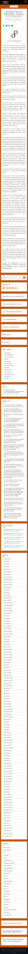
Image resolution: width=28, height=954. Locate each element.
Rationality (6, 378)
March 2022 (6, 670)
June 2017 (6, 817)
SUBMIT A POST (7, 334)
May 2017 (6, 820)
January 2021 (7, 706)
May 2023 (6, 641)
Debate (5, 857)
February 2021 (7, 703)
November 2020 (7, 711)
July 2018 (6, 784)
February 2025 (7, 597)
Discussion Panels (8, 860)
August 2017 (6, 812)
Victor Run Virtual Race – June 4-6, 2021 (12, 923)
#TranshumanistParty (8, 391)
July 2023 (6, 639)
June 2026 (6, 564)
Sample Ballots (7, 899)
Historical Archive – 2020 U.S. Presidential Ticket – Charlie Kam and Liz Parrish (13, 931)
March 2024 (6, 623)
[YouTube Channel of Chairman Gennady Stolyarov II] (13, 288)
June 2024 (6, 618)
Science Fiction (7, 901)
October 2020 (7, 714)
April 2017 (6, 823)
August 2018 (6, 781)
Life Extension (7, 352)
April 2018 (6, 791)
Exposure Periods (7, 865)
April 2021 (6, 698)
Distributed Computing (9, 863)
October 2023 (7, 631)
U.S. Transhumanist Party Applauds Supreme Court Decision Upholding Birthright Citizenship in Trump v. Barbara (13, 420)
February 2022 (7, 672)
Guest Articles (7, 873)
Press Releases (7, 894)
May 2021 (6, 696)
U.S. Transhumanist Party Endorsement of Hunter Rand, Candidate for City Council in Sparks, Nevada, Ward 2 (13, 509)
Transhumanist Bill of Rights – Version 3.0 (12, 304)
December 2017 (7, 802)
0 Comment (18, 20)
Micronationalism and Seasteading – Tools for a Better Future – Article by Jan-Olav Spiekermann (14, 13)
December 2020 (7, 709)
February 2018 (7, 797)
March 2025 (6, 595)
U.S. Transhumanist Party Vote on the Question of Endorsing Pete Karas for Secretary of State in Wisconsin (14, 460)
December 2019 (7, 740)
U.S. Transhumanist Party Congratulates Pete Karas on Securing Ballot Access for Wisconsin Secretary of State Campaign (14, 425)
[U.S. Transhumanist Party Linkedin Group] (10, 288)
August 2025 (6, 587)
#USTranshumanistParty (9, 389)
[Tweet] (6, 26)
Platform (6, 889)
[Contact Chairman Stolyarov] (16, 288)
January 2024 (7, 628)
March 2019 (6, 763)
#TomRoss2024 (7, 392)
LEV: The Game (6, 342)
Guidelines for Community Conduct (11, 327)
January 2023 (7, 652)
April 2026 (6, 569)
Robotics (6, 359)
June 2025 (6, 590)
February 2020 (7, 735)
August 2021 (6, 688)
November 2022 (7, 657)
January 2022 (7, 675)
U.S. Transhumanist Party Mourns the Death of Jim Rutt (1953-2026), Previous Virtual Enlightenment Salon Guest (14, 441)
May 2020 (6, 727)
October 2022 (7, 659)
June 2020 (6, 724)
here (10, 268)
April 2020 (6, 729)
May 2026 (6, 566)
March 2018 (6, 794)
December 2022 (7, 654)
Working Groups (7, 914)
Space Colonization (8, 357)
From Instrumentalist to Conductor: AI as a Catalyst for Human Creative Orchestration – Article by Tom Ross (14, 504)
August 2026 (6, 558)
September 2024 (7, 610)
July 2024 (6, 615)
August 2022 (6, 662)
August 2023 (6, 636)
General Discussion (8, 870)
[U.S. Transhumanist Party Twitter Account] (7, 288)
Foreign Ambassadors (8, 868)
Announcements (7, 850)
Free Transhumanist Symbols (10, 319)
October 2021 (7, 683)
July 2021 (6, 691)
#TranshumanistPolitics (19, 391)
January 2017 (7, 830)
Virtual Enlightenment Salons (10, 909)
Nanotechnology (8, 363)
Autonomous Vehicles (9, 365)
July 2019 (6, 753)
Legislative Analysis (8, 881)
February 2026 (7, 571)
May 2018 (6, 789)
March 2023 (6, 646)
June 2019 (6, 755)
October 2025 (7, 582)
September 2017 (7, 810)
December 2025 (7, 577)
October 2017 (7, 807)
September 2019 (7, 747)
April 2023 (6, 644)
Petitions (6, 886)
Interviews (6, 878)
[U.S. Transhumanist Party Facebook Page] (4, 288)
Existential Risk (7, 376)
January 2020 (7, 737)
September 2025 (7, 584)
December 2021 (7, 678)
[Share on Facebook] (4, 26)
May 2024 (6, 621)
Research (6, 896)
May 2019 (6, 758)
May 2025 (6, 592)
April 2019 (6, 760)
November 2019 (7, 742)
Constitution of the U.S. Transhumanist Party (13, 296)
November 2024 (7, 605)
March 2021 (6, 701)
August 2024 (6, 613)
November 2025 (7, 579)
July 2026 (6, 561)
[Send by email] (9, 26)
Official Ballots (7, 883)
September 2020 (7, 716)
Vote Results (6, 912)
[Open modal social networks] (12, 26)
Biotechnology (7, 361)
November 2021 (7, 680)
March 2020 (6, 732)
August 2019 (6, 750)
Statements (6, 904)
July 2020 (6, 722)
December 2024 (7, 602)
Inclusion (6, 876)
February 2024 (7, 626)
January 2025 (7, 600)
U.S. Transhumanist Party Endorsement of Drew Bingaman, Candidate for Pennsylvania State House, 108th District (13, 466)
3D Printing (6, 367)
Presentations (7, 891)
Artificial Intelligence (9, 354)
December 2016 (7, 833)
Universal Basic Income (9, 374)
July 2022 (6, 665)
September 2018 (7, 778)
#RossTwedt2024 (15, 392)
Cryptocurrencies (8, 369)
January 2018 (7, 799)
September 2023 (7, 634)
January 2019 (7, 768)
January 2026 (7, 574)
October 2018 (7, 776)
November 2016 (7, 835)
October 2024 (7, 608)
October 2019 (7, 745)
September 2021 (7, 685)
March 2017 (6, 825)
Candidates (6, 855)
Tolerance (6, 907)
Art (4, 852)
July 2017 (6, 815)
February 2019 (7, 766)
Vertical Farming (8, 371)
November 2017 (7, 804)
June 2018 (6, 786)
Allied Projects (7, 847)
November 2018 (7, 773)
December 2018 (7, 771)
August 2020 (6, 719)
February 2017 (7, 828)
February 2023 (7, 649)
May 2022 (6, 667)
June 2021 (6, 693)
